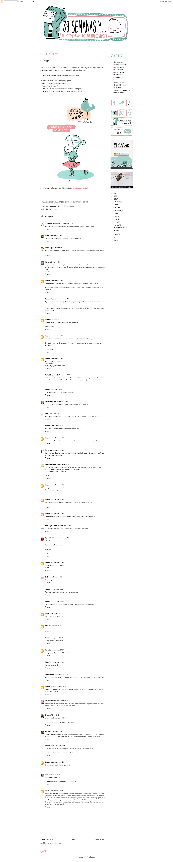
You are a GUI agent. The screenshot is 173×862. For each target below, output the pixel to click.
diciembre (117, 202)
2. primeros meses (118, 67)
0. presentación (117, 62)
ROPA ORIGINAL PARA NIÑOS (121, 227)
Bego (46, 414)
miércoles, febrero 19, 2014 (57, 662)
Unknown (47, 280)
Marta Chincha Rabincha (52, 375)
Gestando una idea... (51, 464)
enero (116, 234)
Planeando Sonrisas (50, 701)
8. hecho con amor (118, 82)
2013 (114, 238)
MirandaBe (48, 319)
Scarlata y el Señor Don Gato (53, 223)
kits (46, 262)
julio (116, 213)
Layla (46, 774)
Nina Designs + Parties (51, 526)
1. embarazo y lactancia (119, 65)
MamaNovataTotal (50, 299)
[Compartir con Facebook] (71, 206)
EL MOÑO (116, 230)
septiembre (118, 210)
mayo (116, 219)
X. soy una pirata (117, 88)
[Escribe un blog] (67, 206)
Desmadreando (49, 401)
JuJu (46, 731)
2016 (114, 193)
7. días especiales (118, 80)
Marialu (47, 235)
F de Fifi (47, 450)
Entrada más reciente (47, 839)
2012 (114, 241)
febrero (117, 225)
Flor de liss (48, 650)
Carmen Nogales (49, 248)
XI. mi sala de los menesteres (121, 90)
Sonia (46, 577)
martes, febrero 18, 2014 (61, 401)
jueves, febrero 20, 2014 (53, 715)
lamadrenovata (52, 206)
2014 (114, 199)
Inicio (73, 839)
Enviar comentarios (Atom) (55, 843)
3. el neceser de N (118, 70)
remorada (47, 746)
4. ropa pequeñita (118, 72)
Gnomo (47, 613)
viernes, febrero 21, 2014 (55, 731)
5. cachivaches (117, 75)
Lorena (47, 791)
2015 (114, 196)
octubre (117, 207)
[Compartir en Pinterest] (73, 206)
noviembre (118, 204)
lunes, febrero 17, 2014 (68, 223)
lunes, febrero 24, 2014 (57, 762)
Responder (48, 229)
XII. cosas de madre (118, 93)
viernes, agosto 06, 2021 (56, 791)
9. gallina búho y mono (51, 209)
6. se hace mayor (117, 77)
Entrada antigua (99, 839)
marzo (116, 222)
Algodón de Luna (49, 538)
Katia (46, 626)
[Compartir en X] (69, 206)
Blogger (92, 857)
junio (116, 216)
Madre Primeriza (49, 674)
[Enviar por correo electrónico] (65, 206)
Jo (45, 715)
